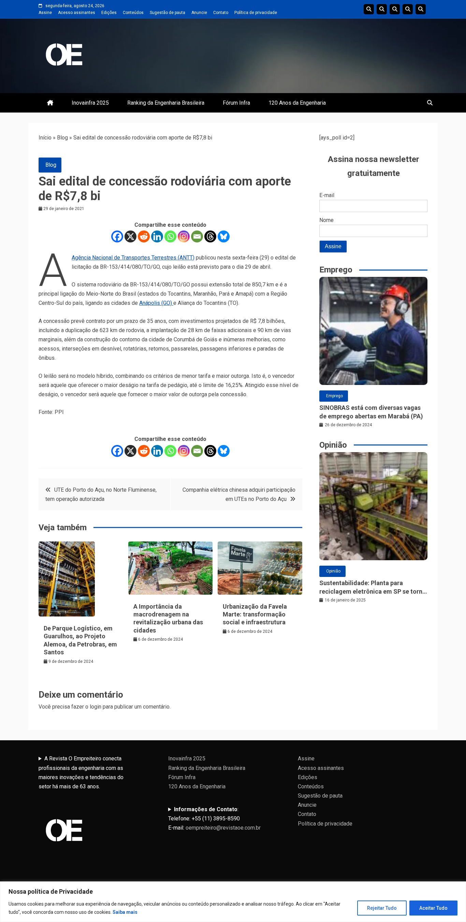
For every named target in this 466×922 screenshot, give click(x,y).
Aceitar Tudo (433, 908)
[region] (233, 901)
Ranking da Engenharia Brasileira (165, 103)
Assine (45, 12)
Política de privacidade (255, 12)
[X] (130, 236)
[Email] (197, 236)
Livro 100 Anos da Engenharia (421, 9)
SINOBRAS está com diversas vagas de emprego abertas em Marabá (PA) (371, 412)
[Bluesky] (224, 236)
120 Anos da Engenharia (297, 103)
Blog (62, 137)
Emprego (334, 395)
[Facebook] (117, 236)
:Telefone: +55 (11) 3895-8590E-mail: (214, 818)
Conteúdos (133, 12)
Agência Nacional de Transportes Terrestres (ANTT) (133, 257)
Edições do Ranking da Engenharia (395, 9)
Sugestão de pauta (167, 12)
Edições (109, 12)
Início (45, 137)
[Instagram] (184, 236)
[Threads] (210, 236)
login (95, 706)
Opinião (333, 571)
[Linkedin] (157, 236)
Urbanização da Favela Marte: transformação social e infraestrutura (255, 614)
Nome (326, 220)
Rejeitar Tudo (382, 908)
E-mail (326, 195)
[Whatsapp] (170, 236)
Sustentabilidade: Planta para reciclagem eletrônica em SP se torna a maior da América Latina (372, 587)
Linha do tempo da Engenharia (382, 9)
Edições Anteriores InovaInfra (408, 9)
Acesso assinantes (76, 12)
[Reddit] (144, 236)
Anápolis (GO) (156, 303)
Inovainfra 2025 (90, 103)
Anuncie (199, 12)
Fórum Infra (236, 103)
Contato (220, 12)
